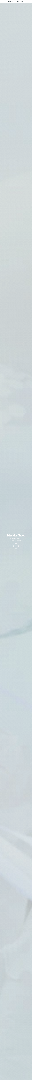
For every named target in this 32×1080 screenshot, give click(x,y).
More (16, 546)
